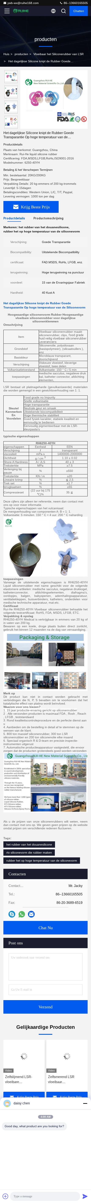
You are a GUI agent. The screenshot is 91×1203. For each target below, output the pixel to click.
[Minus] (85, 1103)
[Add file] (5, 1196)
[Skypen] (12, 914)
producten (21, 54)
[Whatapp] (21, 914)
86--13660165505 (75, 3)
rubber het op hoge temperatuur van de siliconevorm (41, 860)
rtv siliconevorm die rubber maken (29, 852)
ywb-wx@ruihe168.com (23, 3)
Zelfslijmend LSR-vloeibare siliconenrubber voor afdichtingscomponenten (23, 1080)
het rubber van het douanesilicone (29, 844)
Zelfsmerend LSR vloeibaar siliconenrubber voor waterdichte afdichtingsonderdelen (64, 1080)
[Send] (85, 1196)
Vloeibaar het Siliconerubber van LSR (58, 54)
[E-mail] (31, 914)
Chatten (78, 11)
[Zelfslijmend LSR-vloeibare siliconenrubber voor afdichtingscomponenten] (24, 1056)
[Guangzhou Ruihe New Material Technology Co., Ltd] (20, 11)
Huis (6, 54)
